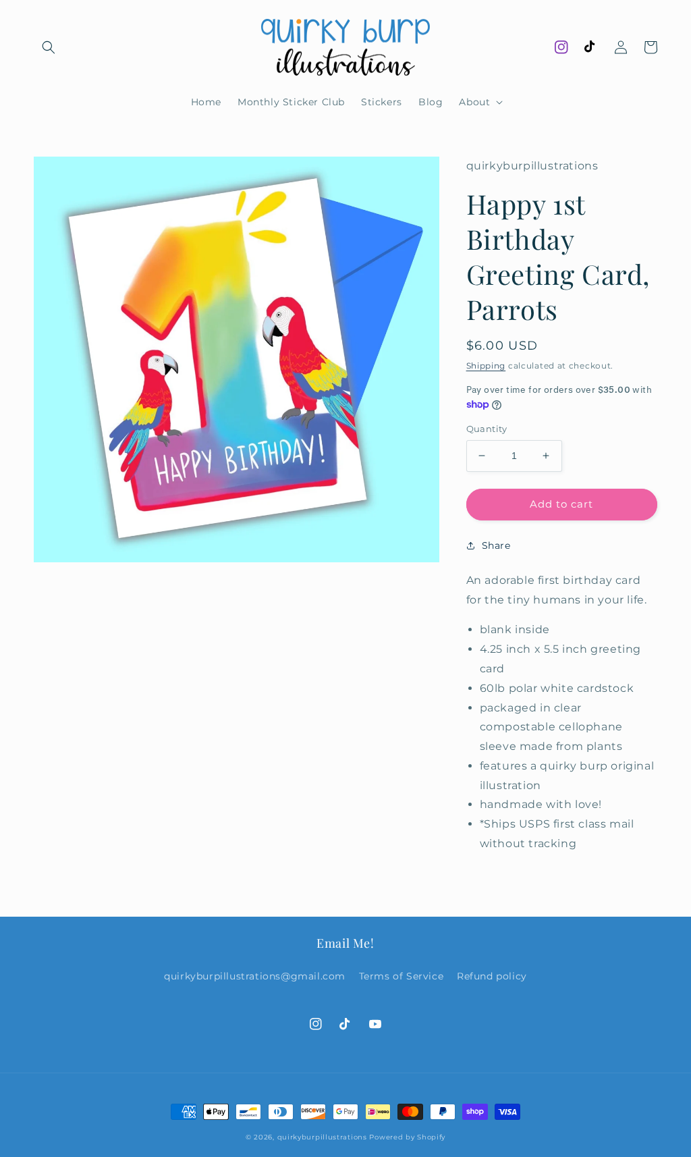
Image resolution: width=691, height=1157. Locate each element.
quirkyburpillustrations (322, 1137)
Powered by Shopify (407, 1137)
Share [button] (496, 545)
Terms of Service (401, 976)
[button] (48, 47)
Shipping (486, 365)
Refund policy (492, 976)
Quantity (486, 428)
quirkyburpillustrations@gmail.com (255, 976)
